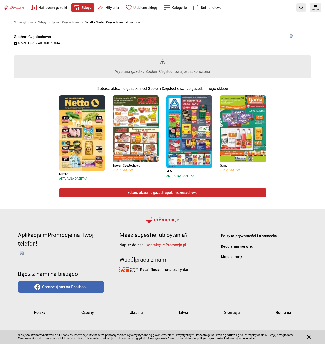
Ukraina (136, 312)
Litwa (183, 312)
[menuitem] (49, 7)
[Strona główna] (14, 7)
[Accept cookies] (309, 337)
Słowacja (232, 312)
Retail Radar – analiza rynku (164, 269)
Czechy (87, 312)
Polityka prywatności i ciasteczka (249, 236)
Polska (39, 312)
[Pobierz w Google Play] (36, 255)
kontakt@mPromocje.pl (166, 245)
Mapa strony (231, 257)
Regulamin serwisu (237, 246)
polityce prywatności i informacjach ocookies (226, 338)
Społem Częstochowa (32, 36)
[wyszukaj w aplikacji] (301, 7)
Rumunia (283, 312)
